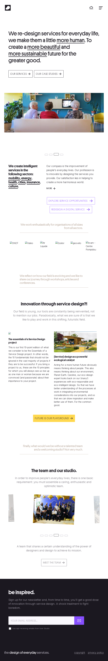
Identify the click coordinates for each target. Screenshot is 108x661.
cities (21, 182)
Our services (18, 73)
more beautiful (43, 47)
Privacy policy (96, 652)
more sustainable (27, 53)
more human (71, 40)
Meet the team (52, 562)
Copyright (79, 652)
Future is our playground (52, 418)
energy (26, 178)
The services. (26, 652)
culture (13, 186)
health (12, 182)
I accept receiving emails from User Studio (31, 628)
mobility (14, 178)
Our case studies (47, 73)
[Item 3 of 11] (54, 252)
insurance (33, 182)
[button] (91, 7)
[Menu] (101, 7)
